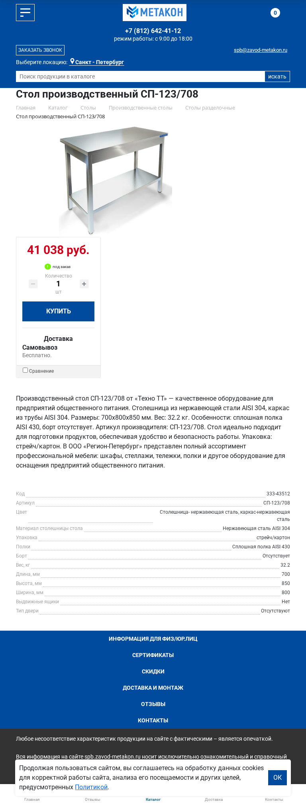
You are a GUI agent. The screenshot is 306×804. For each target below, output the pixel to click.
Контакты (153, 720)
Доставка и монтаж (153, 688)
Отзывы (153, 704)
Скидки (153, 671)
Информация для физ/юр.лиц (153, 639)
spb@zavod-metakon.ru (260, 50)
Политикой (91, 787)
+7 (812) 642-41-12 (153, 31)
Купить (58, 311)
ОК (277, 777)
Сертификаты (153, 655)
